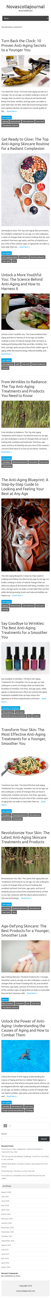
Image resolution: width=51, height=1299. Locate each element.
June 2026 (5, 1201)
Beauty (5, 999)
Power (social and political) (13, 1110)
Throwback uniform (10, 125)
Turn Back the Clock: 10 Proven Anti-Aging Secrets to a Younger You (23, 45)
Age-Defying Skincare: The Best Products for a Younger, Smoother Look (25, 930)
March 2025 (5, 1267)
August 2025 (6, 1245)
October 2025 (6, 1236)
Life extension (28, 121)
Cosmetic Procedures (10, 708)
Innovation (33, 462)
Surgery (36, 716)
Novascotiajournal (25, 6)
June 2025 (5, 1254)
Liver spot (40, 121)
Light (18, 364)
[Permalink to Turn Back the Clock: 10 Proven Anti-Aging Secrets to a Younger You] (25, 88)
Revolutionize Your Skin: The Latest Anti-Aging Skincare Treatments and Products (25, 837)
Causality (5, 1106)
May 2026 (5, 1205)
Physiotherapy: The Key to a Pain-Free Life (18, 1171)
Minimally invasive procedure (13, 716)
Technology (7, 466)
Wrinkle (5, 610)
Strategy (29, 1110)
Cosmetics (24, 257)
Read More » (12, 111)
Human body (15, 121)
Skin (14, 261)
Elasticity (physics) (37, 257)
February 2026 (7, 1219)
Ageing (5, 121)
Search (4, 1134)
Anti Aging (6, 117)
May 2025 (5, 1258)
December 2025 (7, 1227)
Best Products (7, 1003)
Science (5, 368)
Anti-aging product (10, 257)
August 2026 (6, 1192)
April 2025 (5, 1263)
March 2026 (5, 1214)
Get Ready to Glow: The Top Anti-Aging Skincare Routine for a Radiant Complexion (25, 143)
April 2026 (5, 1210)
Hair (28, 1003)
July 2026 (5, 1196)
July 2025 (5, 1250)
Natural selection (38, 364)
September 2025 (7, 1241)
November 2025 (7, 1232)
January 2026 (6, 1223)
